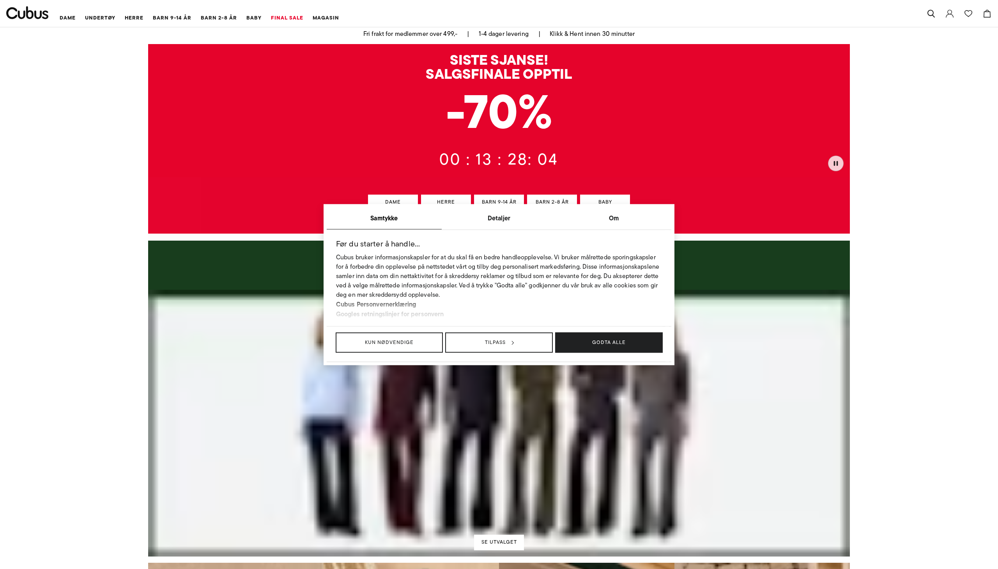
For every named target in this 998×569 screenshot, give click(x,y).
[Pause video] (836, 162)
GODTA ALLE (609, 342)
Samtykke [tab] (384, 218)
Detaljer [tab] (499, 218)
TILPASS (495, 342)
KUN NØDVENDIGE (389, 342)
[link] (949, 13)
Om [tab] (614, 218)
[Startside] (27, 12)
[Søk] (931, 13)
